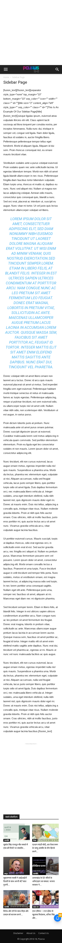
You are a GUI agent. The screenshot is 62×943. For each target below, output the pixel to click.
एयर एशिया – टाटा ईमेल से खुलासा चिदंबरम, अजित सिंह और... (43, 914)
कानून (6, 873)
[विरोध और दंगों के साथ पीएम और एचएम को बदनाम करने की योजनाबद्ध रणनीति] (16, 899)
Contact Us (43, 933)
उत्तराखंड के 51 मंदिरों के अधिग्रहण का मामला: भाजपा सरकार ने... (43, 881)
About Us (30, 933)
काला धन (36, 907)
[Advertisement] (31, 32)
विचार (34, 840)
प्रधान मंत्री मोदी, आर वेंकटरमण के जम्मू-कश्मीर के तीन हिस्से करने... (45, 848)
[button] (57, 69)
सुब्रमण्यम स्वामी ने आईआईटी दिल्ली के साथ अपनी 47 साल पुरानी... (15, 881)
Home (6, 77)
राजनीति (6, 840)
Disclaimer (18, 933)
